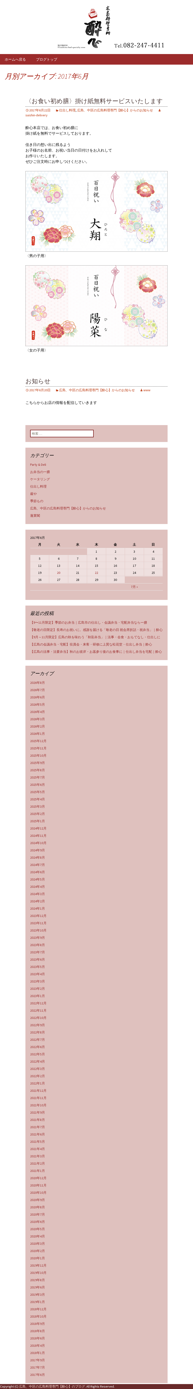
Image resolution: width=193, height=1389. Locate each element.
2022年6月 (37, 1047)
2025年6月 (37, 785)
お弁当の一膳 (40, 472)
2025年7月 (37, 777)
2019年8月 (37, 1280)
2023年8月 (37, 945)
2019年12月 (38, 1265)
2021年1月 (37, 1171)
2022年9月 (37, 1025)
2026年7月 (37, 690)
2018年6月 (37, 1338)
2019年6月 (37, 1287)
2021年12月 (38, 1090)
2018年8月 (37, 1331)
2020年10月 (38, 1192)
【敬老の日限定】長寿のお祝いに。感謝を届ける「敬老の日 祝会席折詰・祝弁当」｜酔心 (96, 630)
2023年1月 (37, 996)
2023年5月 (37, 967)
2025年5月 (37, 792)
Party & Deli (38, 464)
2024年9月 (37, 850)
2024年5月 (37, 879)
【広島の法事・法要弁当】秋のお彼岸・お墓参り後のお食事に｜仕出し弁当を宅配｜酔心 (96, 652)
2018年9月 (37, 1324)
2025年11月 (38, 748)
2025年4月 (37, 799)
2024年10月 (38, 843)
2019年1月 (37, 1302)
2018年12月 (38, 1309)
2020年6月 (37, 1222)
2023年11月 (38, 923)
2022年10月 (38, 1018)
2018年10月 (38, 1316)
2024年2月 (37, 901)
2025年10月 (38, 755)
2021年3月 (37, 1156)
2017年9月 (37, 1360)
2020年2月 (37, 1251)
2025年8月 (37, 770)
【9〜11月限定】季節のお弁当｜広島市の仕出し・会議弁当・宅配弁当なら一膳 (88, 622)
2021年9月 (37, 1112)
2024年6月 (37, 872)
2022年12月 (38, 1003)
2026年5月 (37, 704)
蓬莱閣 (35, 515)
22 (96, 573)
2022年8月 (37, 1032)
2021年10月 (38, 1105)
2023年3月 (37, 981)
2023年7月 (37, 952)
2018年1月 (37, 1353)
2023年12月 (38, 916)
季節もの (36, 501)
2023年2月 (37, 988)
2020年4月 (37, 1236)
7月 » (134, 587)
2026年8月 (37, 683)
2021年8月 (37, 1120)
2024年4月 (37, 886)
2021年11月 (38, 1098)
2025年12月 (38, 741)
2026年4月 (37, 712)
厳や (33, 494)
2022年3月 (37, 1069)
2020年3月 (37, 1243)
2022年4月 (37, 1061)
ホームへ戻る (15, 59)
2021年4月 (37, 1149)
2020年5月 (37, 1229)
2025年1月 (37, 821)
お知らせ (38, 381)
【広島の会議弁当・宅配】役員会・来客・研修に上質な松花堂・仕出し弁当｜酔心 (91, 644)
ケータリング (40, 479)
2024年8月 (37, 857)
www (146, 390)
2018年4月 (37, 1345)
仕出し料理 (67, 110)
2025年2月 (37, 814)
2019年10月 (38, 1273)
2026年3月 (37, 719)
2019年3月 (37, 1294)
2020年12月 (38, 1178)
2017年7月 (37, 1367)
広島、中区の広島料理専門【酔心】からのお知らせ (115, 110)
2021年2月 (37, 1163)
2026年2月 (37, 726)
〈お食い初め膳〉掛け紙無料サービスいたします (94, 101)
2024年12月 (38, 828)
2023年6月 (37, 959)
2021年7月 (37, 1127)
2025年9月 (37, 763)
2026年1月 (37, 734)
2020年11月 (38, 1185)
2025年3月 (37, 806)
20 (58, 573)
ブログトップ (46, 59)
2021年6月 (37, 1134)
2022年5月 (37, 1054)
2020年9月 (37, 1200)
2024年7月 (37, 865)
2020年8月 (37, 1207)
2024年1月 (37, 908)
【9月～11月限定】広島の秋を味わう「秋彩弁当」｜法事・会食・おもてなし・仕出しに (95, 637)
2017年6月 (37, 1375)
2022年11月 (38, 1010)
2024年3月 (37, 894)
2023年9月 (37, 937)
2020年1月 (37, 1258)
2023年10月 (38, 930)
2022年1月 (37, 1083)
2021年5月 (37, 1141)
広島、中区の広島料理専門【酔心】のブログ (52, 1386)
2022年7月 (37, 1039)
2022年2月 (37, 1076)
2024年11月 (38, 835)
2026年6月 (37, 697)
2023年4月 (37, 974)
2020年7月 (37, 1214)
